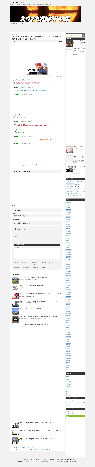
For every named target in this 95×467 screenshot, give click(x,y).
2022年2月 (68, 289)
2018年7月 (68, 363)
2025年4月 (68, 223)
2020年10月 (68, 316)
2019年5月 (68, 346)
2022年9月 (68, 276)
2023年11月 (68, 252)
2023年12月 (68, 250)
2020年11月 (68, 315)
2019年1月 (68, 353)
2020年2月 (68, 330)
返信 (15, 238)
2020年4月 (68, 327)
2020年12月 (68, 313)
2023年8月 (68, 257)
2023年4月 (68, 264)
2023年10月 (68, 254)
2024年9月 (68, 235)
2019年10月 (68, 337)
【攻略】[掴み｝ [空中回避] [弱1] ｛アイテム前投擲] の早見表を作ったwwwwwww (38, 316)
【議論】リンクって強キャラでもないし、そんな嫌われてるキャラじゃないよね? (38, 301)
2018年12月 (68, 355)
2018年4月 (68, 369)
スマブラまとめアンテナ (72, 400)
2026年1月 (68, 207)
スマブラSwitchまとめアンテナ (73, 403)
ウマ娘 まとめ (69, 413)
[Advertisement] (37, 53)
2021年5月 (68, 304)
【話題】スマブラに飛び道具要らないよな (74, 188)
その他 (67, 376)
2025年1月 (68, 228)
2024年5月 (68, 242)
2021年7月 (68, 301)
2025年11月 (68, 210)
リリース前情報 (69, 383)
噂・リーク (68, 388)
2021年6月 (68, 303)
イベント (68, 377)
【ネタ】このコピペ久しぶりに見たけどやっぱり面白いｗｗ (33, 277)
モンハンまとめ (69, 411)
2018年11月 (68, 357)
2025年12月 (68, 209)
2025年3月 (68, 224)
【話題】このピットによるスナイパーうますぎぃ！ (31, 308)
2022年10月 (68, 275)
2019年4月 (68, 348)
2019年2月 (68, 351)
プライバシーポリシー (22, 23)
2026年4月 (68, 202)
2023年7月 (68, 259)
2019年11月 (68, 336)
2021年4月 (68, 306)
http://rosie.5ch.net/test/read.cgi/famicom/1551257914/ (52, 76)
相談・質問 (68, 395)
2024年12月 (68, 229)
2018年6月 (68, 365)
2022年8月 (68, 278)
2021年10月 (68, 296)
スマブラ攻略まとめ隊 (17, 2)
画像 (67, 393)
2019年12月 (68, 334)
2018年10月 (68, 358)
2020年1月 (68, 332)
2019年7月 (68, 343)
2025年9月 (68, 214)
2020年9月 (68, 318)
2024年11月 (68, 231)
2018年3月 (68, 370)
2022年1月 (68, 290)
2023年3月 (68, 266)
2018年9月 (68, 360)
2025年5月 (68, 221)
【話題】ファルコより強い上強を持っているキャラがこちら (79, 168)
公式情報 (68, 386)
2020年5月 (68, 325)
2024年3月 (68, 245)
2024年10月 (68, 233)
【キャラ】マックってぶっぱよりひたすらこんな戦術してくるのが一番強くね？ (33, 449)
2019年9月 (68, 339)
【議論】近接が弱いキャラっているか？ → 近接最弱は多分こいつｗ (35, 422)
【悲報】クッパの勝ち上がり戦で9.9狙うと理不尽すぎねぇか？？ (30, 447)
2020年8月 (68, 320)
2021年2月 (68, 310)
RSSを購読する (71, 416)
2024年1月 (68, 249)
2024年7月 (68, 238)
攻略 (67, 389)
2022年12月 (68, 271)
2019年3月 (68, 350)
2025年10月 (68, 212)
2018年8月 (68, 362)
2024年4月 (68, 243)
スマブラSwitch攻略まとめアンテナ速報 (75, 402)
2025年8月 (68, 216)
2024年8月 (68, 236)
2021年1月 (68, 311)
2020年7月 (68, 322)
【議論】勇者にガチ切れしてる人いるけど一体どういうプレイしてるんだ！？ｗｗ (38, 438)
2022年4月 (68, 285)
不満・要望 (68, 384)
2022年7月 (68, 280)
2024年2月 (68, 247)
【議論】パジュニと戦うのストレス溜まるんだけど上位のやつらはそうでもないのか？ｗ (40, 430)
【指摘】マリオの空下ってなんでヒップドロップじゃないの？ (79, 157)
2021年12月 (68, 292)
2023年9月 (68, 256)
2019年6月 (68, 344)
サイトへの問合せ (13, 23)
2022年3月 (68, 287)
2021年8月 (68, 299)
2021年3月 (68, 308)
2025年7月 (68, 217)
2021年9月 (68, 297)
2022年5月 (68, 283)
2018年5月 (68, 367)
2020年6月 (68, 323)
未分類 (67, 391)
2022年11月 (68, 273)
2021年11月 (68, 294)
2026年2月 (68, 205)
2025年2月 (68, 226)
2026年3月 (68, 203)
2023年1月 (68, 269)
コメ (60, 41)
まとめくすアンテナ (71, 405)
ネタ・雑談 (68, 381)
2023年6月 (68, 261)
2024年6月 (68, 240)
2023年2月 (68, 268)
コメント (16, 247)
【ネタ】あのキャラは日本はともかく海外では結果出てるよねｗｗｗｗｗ (36, 324)
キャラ (15, 205)
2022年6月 (68, 282)
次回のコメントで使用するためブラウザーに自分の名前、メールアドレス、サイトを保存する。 (33, 262)
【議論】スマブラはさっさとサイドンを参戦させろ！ (31, 285)
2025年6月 (68, 219)
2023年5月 (68, 263)
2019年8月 (68, 341)
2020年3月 (68, 329)
